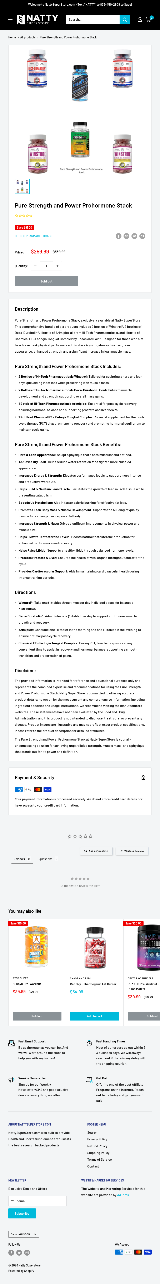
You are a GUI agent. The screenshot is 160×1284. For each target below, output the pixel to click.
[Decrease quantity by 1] (35, 265)
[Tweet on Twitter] (134, 236)
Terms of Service (99, 1159)
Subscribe (22, 1213)
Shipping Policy (98, 1153)
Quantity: (21, 266)
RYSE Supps (20, 978)
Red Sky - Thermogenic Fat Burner (93, 984)
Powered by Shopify (21, 1271)
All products (28, 37)
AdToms (123, 1195)
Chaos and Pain (80, 978)
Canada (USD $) (20, 1234)
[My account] (140, 19)
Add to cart (94, 1016)
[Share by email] (142, 236)
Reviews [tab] (19, 859)
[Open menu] (10, 19)
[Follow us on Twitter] (19, 1252)
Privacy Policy (97, 1139)
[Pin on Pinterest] (126, 236)
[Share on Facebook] (118, 236)
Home (12, 37)
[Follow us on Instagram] (27, 1252)
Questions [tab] (45, 859)
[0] (148, 19)
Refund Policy (97, 1146)
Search (92, 1132)
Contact (93, 1166)
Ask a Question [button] (98, 851)
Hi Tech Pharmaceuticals (33, 236)
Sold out (46, 281)
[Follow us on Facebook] (11, 1252)
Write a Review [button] (134, 851)
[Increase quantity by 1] (57, 265)
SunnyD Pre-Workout (27, 984)
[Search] (125, 19)
